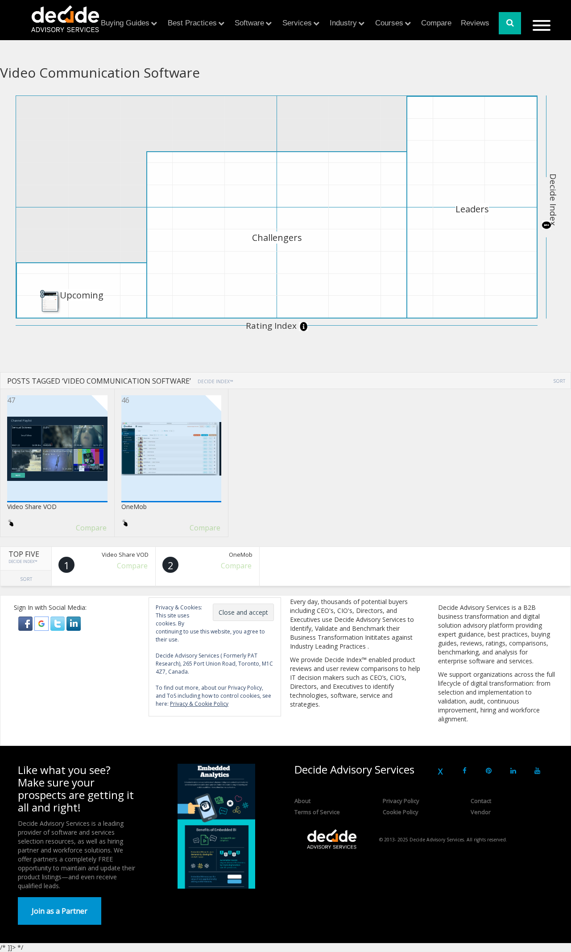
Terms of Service (317, 812)
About (302, 801)
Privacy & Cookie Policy (199, 704)
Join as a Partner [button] (59, 911)
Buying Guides (125, 23)
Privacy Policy (401, 801)
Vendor (481, 812)
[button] (26, 623)
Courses (389, 23)
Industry (343, 23)
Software (249, 23)
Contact (481, 801)
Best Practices (192, 23)
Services (297, 23)
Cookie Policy (400, 812)
